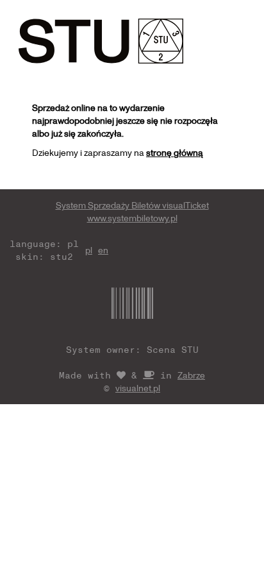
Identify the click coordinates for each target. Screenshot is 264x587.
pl (88, 250)
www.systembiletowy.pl (132, 218)
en (103, 250)
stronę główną (174, 152)
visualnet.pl (137, 388)
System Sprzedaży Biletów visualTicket (132, 205)
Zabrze (191, 375)
